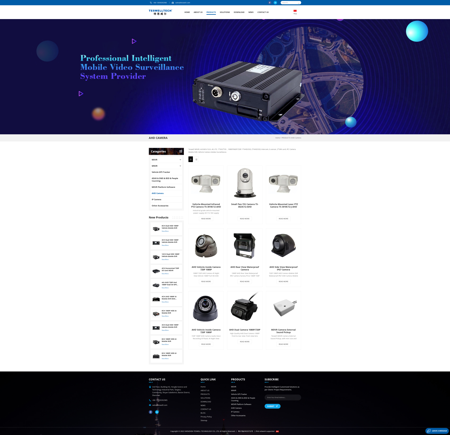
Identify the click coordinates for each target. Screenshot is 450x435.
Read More (206, 219)
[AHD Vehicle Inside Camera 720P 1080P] (206, 245)
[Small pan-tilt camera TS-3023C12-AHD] (244, 183)
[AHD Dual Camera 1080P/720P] (244, 308)
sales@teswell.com (182, 3)
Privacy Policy (206, 416)
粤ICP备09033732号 (245, 431)
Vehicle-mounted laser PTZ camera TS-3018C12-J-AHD (283, 205)
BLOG (203, 413)
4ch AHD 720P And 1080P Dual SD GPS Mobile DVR (169, 283)
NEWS (250, 12)
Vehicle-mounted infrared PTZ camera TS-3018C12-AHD (206, 205)
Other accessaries (160, 205)
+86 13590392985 (160, 3)
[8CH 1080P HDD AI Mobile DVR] (156, 313)
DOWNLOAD (239, 12)
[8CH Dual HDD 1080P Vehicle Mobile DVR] (156, 228)
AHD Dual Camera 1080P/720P (244, 329)
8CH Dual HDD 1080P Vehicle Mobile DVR (170, 227)
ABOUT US (198, 12)
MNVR (155, 166)
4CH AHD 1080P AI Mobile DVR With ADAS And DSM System (169, 297)
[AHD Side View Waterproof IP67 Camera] (283, 245)
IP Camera (156, 199)
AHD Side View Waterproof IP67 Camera (284, 268)
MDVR (154, 159)
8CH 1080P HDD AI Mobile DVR (169, 312)
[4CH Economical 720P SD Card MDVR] (156, 271)
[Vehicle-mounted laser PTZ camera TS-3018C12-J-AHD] (283, 183)
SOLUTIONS (225, 12)
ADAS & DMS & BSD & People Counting (165, 179)
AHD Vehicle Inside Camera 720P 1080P (206, 268)
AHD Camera (296, 138)
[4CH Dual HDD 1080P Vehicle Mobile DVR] (156, 243)
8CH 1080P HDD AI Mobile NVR (169, 340)
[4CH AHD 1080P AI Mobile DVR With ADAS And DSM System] (156, 299)
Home (187, 12)
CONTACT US (263, 12)
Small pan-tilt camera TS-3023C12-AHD (244, 205)
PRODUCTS (211, 12)
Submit (270, 406)
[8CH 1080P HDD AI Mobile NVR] (156, 342)
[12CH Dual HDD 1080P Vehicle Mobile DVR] (156, 257)
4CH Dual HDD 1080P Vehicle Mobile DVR (170, 241)
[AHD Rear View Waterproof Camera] (244, 245)
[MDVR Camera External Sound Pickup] (283, 308)
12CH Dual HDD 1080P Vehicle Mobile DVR (170, 255)
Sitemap (204, 420)
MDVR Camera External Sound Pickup (283, 331)
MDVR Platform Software (163, 187)
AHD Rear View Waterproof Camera (245, 268)
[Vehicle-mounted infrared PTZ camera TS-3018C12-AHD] (206, 183)
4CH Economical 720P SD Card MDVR (170, 269)
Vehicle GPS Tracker (161, 172)
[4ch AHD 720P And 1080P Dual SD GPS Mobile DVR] (156, 285)
